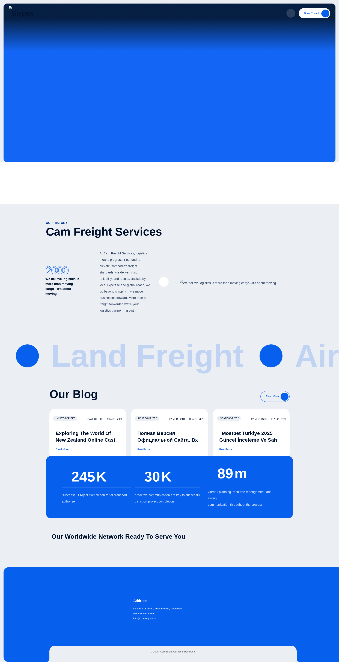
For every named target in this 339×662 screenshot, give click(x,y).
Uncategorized (65, 418)
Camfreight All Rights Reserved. (177, 651)
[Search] (290, 13)
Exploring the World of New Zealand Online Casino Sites (88, 440)
